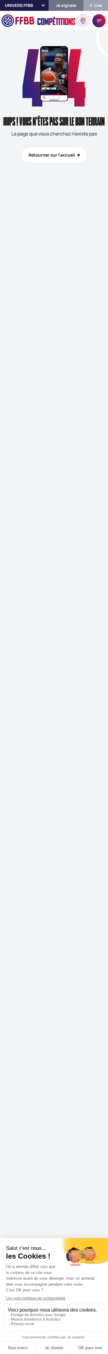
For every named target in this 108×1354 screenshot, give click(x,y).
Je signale (66, 5)
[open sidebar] (99, 20)
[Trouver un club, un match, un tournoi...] (83, 20)
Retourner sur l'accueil (51, 155)
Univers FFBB (19, 5)
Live (98, 5)
